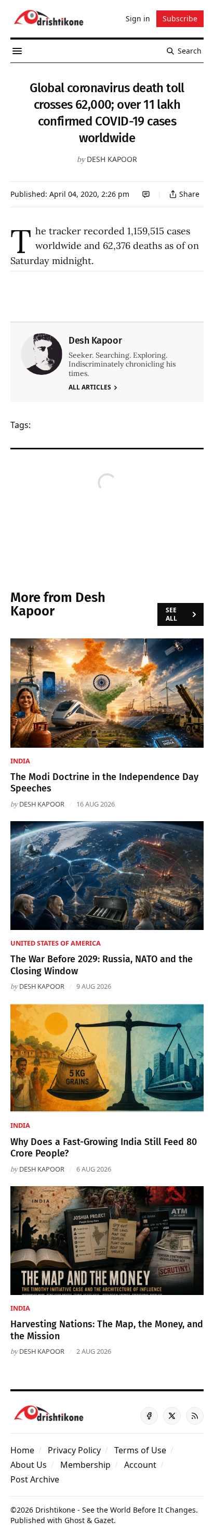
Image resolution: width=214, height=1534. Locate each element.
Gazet (104, 1520)
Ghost (74, 1520)
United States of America (55, 943)
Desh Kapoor (112, 159)
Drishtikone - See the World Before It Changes (115, 1510)
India (20, 760)
